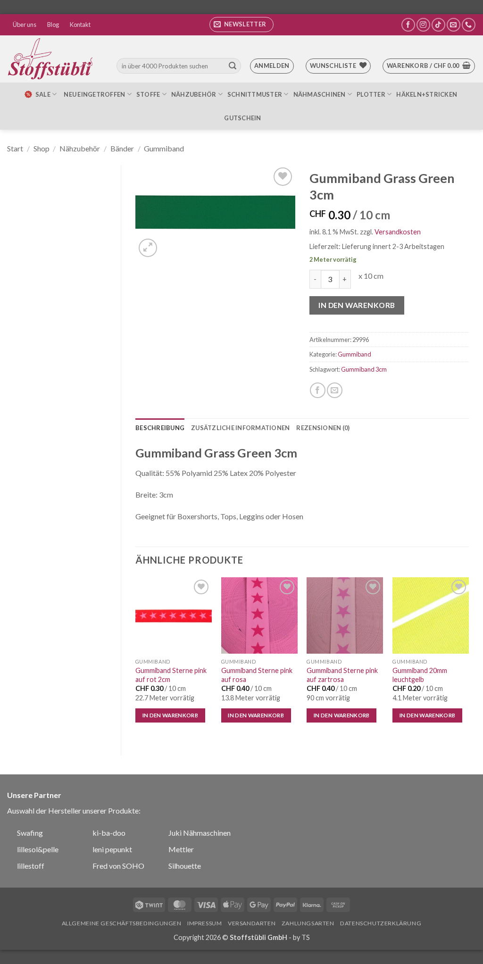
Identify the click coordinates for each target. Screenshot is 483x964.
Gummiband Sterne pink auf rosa (256, 674)
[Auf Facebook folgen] (408, 25)
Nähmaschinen (319, 94)
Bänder (122, 148)
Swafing (30, 832)
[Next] (468, 658)
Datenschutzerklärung (380, 923)
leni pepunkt (112, 849)
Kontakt (80, 24)
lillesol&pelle (37, 849)
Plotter (371, 94)
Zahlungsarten (308, 923)
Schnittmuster (254, 94)
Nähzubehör (194, 94)
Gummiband (164, 148)
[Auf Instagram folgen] (423, 25)
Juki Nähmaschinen (199, 832)
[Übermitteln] (233, 66)
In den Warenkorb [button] (170, 715)
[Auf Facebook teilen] (317, 390)
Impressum (204, 923)
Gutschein (242, 118)
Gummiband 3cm (364, 369)
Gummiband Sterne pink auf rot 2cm (171, 674)
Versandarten (251, 923)
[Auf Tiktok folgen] (438, 25)
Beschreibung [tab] (159, 428)
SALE (42, 94)
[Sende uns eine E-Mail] (453, 25)
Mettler (181, 849)
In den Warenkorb (356, 305)
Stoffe (148, 94)
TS (305, 937)
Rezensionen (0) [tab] (323, 428)
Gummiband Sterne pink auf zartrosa (342, 674)
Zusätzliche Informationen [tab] (240, 428)
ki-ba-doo (108, 832)
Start (15, 148)
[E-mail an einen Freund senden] (334, 390)
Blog (53, 24)
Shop (41, 148)
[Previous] (136, 658)
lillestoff (30, 865)
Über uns (24, 24)
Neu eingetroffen (94, 94)
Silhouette (184, 865)
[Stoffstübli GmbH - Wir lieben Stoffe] (52, 59)
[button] (241, 24)
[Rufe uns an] (468, 25)
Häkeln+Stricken (426, 94)
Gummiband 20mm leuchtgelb (419, 674)
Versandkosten (398, 232)
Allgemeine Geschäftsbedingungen (122, 923)
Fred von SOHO (118, 865)
